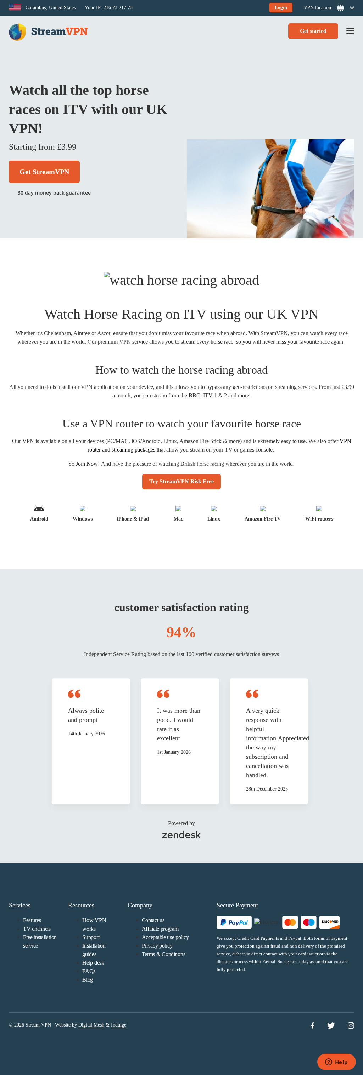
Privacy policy (157, 946)
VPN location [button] (317, 7)
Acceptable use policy (165, 937)
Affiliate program (160, 929)
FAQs (88, 971)
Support (90, 937)
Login (281, 7)
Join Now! (88, 464)
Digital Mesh (91, 1025)
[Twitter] (331, 1026)
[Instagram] (351, 1026)
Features (32, 920)
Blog (87, 980)
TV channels (37, 929)
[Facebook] (312, 1026)
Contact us (153, 920)
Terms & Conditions (163, 954)
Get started (313, 31)
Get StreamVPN (44, 172)
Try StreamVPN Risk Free (181, 481)
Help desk (93, 963)
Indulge (118, 1025)
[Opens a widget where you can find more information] (336, 1062)
